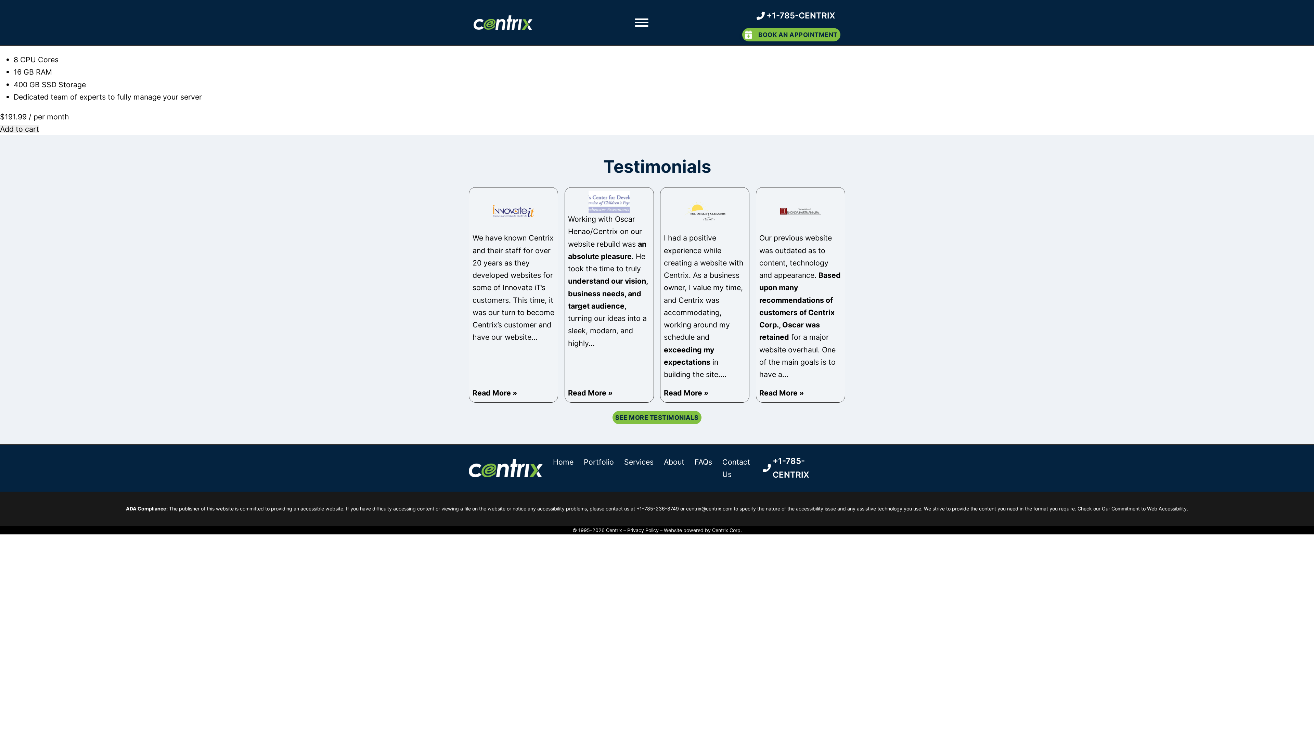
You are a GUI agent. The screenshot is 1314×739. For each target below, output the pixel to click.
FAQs (703, 461)
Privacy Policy (643, 530)
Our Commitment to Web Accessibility (1144, 508)
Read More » (495, 392)
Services (639, 461)
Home (563, 461)
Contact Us (736, 468)
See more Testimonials (657, 417)
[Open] (641, 22)
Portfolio (599, 461)
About (674, 461)
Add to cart (19, 129)
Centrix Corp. (727, 530)
